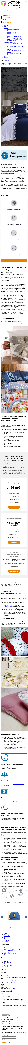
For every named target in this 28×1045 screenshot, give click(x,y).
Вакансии (6, 941)
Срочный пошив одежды (10, 950)
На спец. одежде (8, 965)
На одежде (6, 961)
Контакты (6, 940)
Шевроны (6, 966)
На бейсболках (8, 962)
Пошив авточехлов (9, 954)
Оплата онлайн (7, 22)
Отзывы (6, 934)
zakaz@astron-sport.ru (8, 17)
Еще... (5, 969)
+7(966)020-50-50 (5, 15)
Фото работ (7, 936)
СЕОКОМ (12, 988)
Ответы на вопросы (9, 938)
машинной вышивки (18, 784)
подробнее (14, 748)
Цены (5, 937)
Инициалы (6, 968)
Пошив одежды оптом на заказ (12, 949)
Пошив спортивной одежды (11, 947)
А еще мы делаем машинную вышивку (11, 325)
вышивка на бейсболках (14, 922)
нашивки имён (8, 606)
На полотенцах (8, 963)
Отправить (5, 1015)
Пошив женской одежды (10, 953)
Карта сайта (4, 987)
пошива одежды (5, 785)
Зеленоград (10, 11)
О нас (5, 933)
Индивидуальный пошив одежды (13, 952)
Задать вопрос (14, 260)
